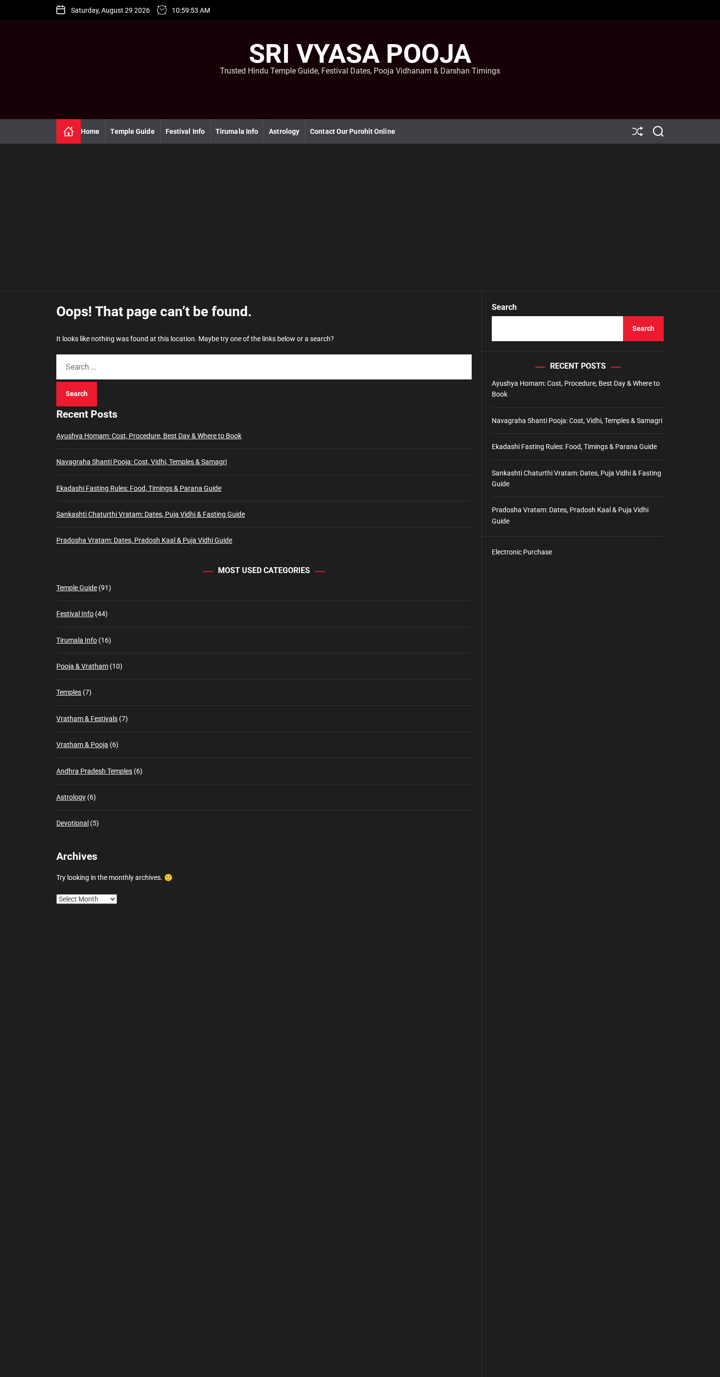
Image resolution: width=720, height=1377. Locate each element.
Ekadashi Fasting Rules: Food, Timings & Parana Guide (138, 488)
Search (504, 307)
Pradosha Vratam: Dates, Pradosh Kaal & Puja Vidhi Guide (144, 540)
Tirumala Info (237, 131)
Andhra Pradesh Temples (94, 771)
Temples (68, 692)
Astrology (284, 131)
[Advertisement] (360, 217)
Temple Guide (132, 131)
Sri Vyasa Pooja (360, 54)
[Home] (68, 131)
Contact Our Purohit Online (352, 131)
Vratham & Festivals (87, 719)
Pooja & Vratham (82, 666)
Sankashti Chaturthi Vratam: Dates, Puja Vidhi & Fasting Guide (150, 514)
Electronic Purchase (522, 552)
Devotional (72, 823)
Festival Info (185, 131)
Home (90, 131)
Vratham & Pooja (82, 745)
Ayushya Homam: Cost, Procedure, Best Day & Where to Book (148, 436)
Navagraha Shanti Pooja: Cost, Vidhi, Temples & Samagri (141, 462)
